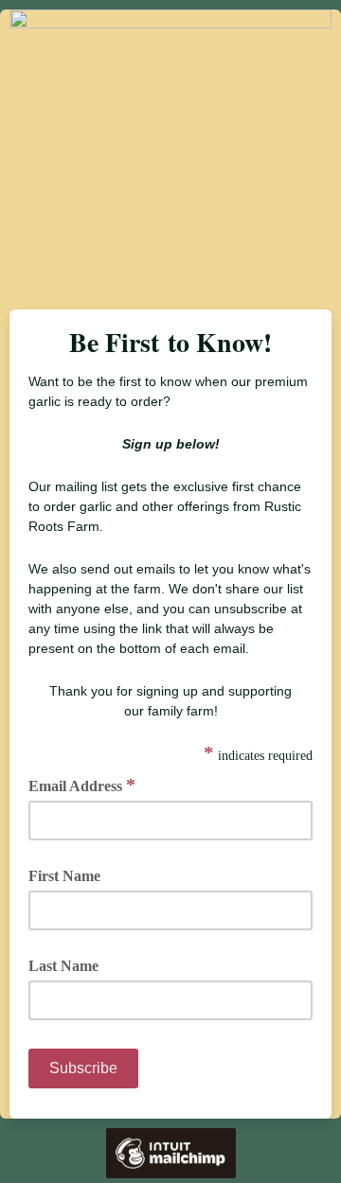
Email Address (81, 784)
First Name (64, 876)
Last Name (63, 966)
